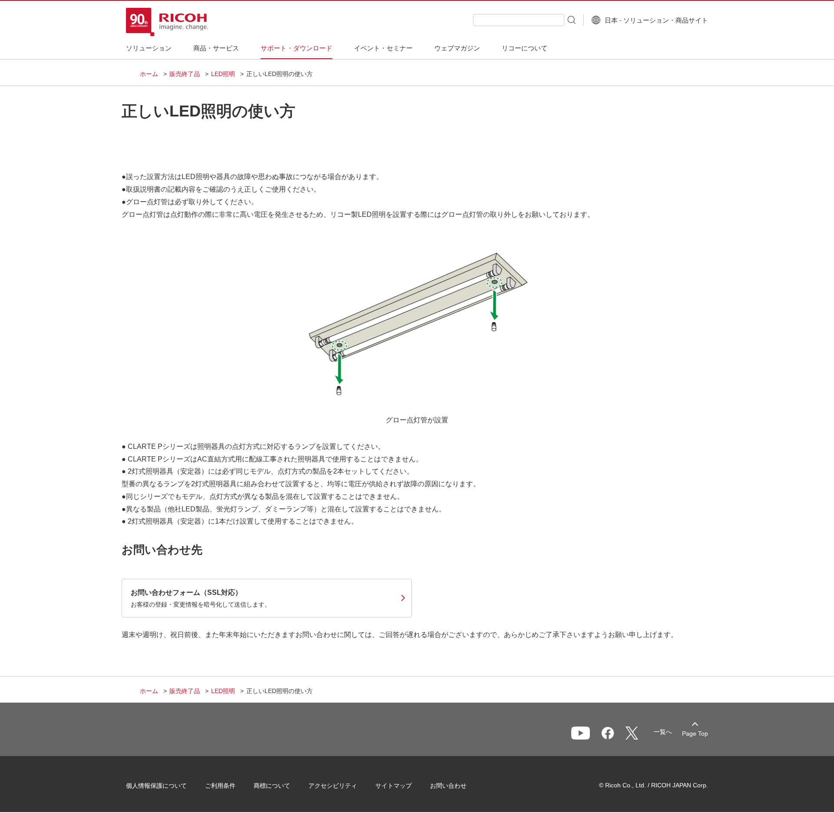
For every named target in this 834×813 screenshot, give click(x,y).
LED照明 (223, 73)
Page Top (695, 733)
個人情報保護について (156, 785)
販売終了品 (184, 73)
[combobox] (518, 20)
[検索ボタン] (571, 19)
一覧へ (663, 731)
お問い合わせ (448, 785)
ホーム (149, 73)
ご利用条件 (220, 785)
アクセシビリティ (332, 785)
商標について (272, 785)
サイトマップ (393, 785)
